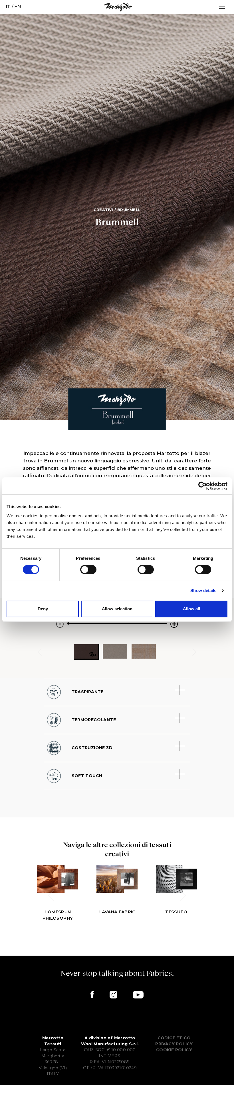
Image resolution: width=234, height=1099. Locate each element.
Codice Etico (174, 1037)
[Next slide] (194, 652)
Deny (43, 608)
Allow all (191, 608)
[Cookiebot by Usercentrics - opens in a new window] (202, 486)
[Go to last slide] (40, 652)
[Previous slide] (50, 895)
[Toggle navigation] (222, 7)
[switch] (88, 569)
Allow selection (117, 608)
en (17, 6)
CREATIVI (103, 209)
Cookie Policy (174, 1049)
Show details (203, 590)
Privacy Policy (174, 1043)
